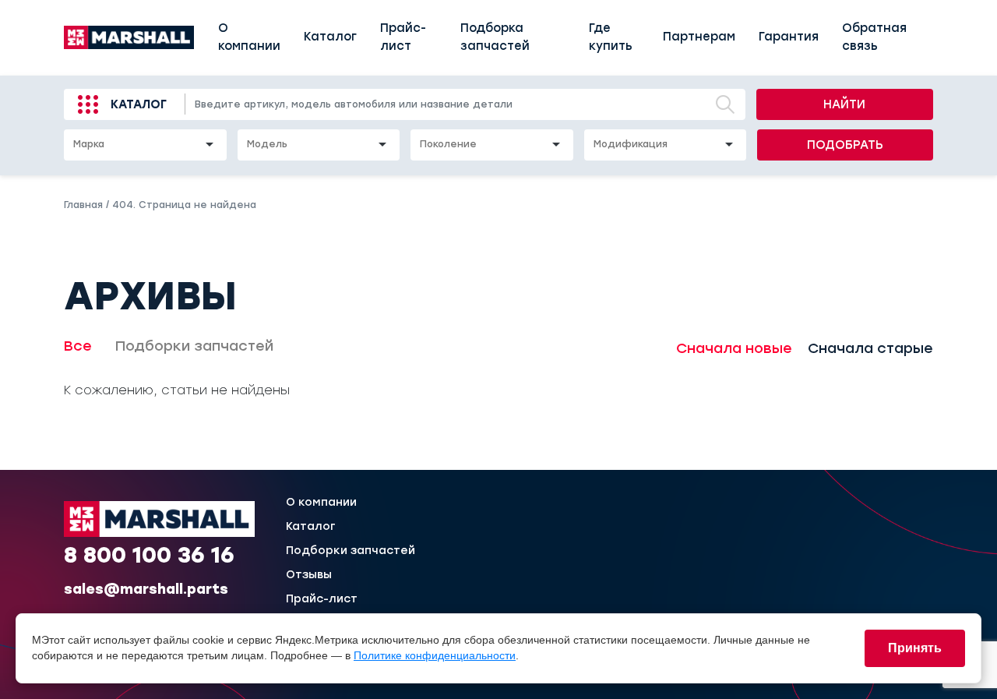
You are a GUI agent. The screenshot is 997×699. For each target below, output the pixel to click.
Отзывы (309, 575)
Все (78, 346)
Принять (915, 648)
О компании (249, 37)
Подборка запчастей (495, 37)
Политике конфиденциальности (435, 655)
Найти (844, 104)
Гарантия (789, 37)
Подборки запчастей (194, 346)
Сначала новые (734, 348)
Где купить (610, 37)
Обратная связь (874, 37)
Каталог (330, 37)
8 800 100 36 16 (149, 555)
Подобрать (845, 145)
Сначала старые (870, 348)
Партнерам (699, 37)
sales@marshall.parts (146, 589)
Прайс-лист (403, 37)
